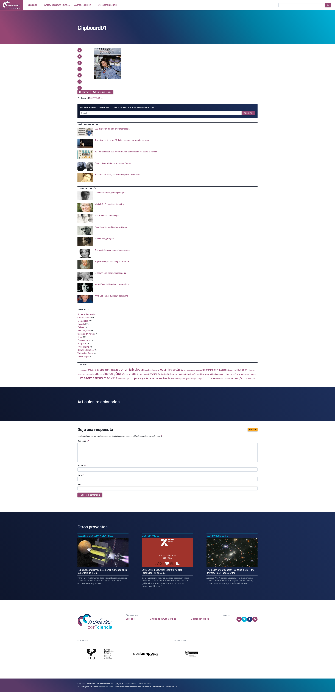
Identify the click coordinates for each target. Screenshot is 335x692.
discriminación (210, 369)
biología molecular (150, 370)
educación (241, 369)
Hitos (79, 337)
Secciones (131, 619)
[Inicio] (11, 5)
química (209, 378)
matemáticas (91, 378)
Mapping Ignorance (217, 536)
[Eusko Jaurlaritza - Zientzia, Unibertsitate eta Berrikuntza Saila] (192, 654)
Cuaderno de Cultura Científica (95, 536)
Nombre (81, 466)
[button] (79, 50)
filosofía (127, 374)
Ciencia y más (83, 317)
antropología (83, 370)
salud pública (225, 379)
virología (244, 379)
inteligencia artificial (231, 374)
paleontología (177, 379)
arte (102, 369)
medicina (110, 378)
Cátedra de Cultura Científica (163, 619)
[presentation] (167, 132)
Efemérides (82, 321)
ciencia (199, 370)
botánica (177, 369)
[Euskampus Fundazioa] (145, 654)
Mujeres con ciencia (200, 619)
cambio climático (189, 370)
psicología (198, 379)
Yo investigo (83, 356)
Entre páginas (83, 330)
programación (188, 379)
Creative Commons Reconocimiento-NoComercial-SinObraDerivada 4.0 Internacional (146, 687)
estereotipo (91, 374)
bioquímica (165, 369)
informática (210, 374)
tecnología (236, 378)
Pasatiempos (83, 340)
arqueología (93, 370)
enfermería (251, 370)
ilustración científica (196, 374)
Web (79, 484)
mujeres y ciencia (142, 378)
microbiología (123, 379)
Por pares (81, 343)
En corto (81, 324)
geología (162, 374)
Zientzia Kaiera (150, 536)
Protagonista (83, 346)
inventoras (243, 374)
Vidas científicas (85, 353)
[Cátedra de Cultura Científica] (101, 654)
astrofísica (110, 370)
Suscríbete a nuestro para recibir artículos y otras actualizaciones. (117, 107)
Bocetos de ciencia (86, 314)
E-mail (80, 475)
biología (137, 369)
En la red (81, 327)
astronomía (123, 369)
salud (217, 379)
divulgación (224, 370)
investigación (252, 374)
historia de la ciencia (177, 374)
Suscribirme (248, 113)
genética (152, 373)
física (134, 374)
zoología (251, 379)
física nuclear (143, 374)
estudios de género (110, 374)
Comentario (83, 441)
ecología (232, 370)
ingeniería (219, 374)
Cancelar (252, 429)
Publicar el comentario (90, 495)
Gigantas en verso (85, 334)
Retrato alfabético (85, 350)
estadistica (82, 374)
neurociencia (162, 378)
